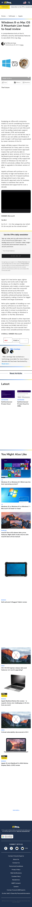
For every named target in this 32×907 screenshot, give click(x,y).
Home (3, 16)
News (21, 45)
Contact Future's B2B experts (16, 890)
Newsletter (27, 82)
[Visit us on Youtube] (16, 848)
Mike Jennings (11, 43)
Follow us (18, 82)
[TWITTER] (12, 351)
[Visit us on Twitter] (11, 848)
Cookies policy (16, 876)
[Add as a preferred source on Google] (7, 836)
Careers (16, 886)
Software (12, 16)
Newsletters (16, 880)
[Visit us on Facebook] (5, 848)
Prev (6, 340)
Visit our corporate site (23, 831)
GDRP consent (16, 883)
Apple (20, 16)
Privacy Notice (25, 263)
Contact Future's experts (16, 856)
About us (16, 859)
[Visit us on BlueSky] (22, 848)
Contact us (16, 863)
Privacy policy (16, 869)
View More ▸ (16, 810)
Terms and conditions (16, 866)
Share (5, 82)
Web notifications (16, 873)
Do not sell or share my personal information (16, 893)
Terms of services (23, 262)
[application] (16, 200)
